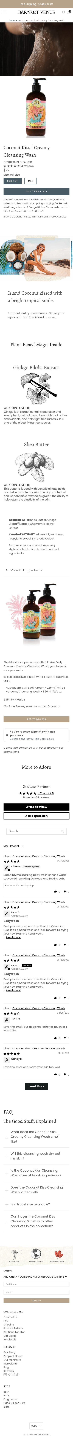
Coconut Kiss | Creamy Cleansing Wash (27, 151)
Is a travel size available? (30, 1204)
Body (7, 1395)
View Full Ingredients (24, 570)
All (19, 20)
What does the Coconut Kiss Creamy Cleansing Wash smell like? (35, 1137)
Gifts (6, 1406)
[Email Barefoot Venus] (5, 1375)
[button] (12, 166)
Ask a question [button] (36, 816)
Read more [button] (13, 937)
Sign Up (36, 1300)
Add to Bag (36, 191)
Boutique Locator (14, 1332)
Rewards (9, 1371)
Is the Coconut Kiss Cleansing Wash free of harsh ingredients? (36, 1172)
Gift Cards (10, 1336)
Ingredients (10, 1363)
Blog (6, 1367)
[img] (12, 861)
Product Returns (13, 1328)
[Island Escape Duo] (36, 613)
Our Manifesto (12, 1360)
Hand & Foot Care (15, 1403)
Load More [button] (36, 1086)
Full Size (12, 181)
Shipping (9, 1324)
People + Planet (13, 1356)
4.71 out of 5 (46, 793)
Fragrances (10, 1399)
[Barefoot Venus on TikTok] (17, 1375)
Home (12, 20)
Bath (6, 1392)
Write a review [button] (36, 807)
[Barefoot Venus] (36, 12)
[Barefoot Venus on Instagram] (13, 1375)
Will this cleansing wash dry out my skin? (35, 1156)
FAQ (6, 1321)
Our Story (9, 1352)
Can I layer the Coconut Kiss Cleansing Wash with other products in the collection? (33, 1221)
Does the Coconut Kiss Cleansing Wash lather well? (37, 1189)
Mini (30, 181)
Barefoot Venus (40, 1434)
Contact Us (11, 1317)
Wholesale (10, 1339)
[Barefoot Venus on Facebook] (9, 1375)
